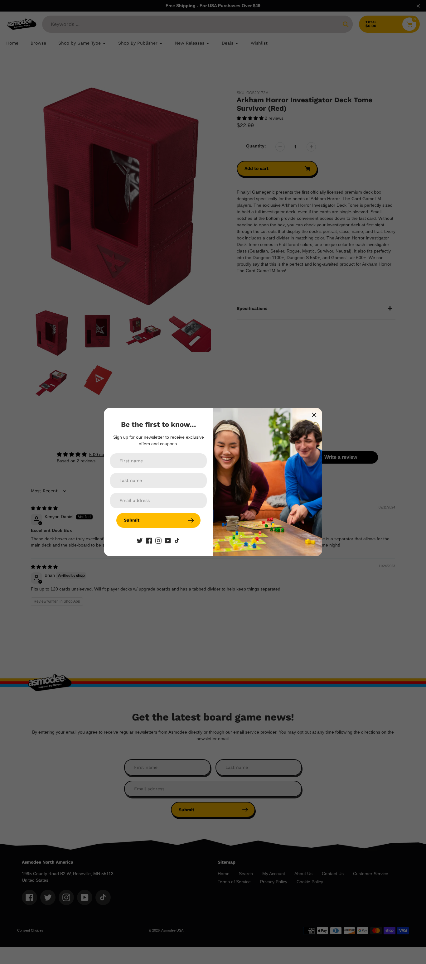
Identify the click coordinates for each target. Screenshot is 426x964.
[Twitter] (140, 540)
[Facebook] (149, 540)
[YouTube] (168, 540)
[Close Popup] (314, 415)
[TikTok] (177, 540)
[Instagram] (158, 540)
